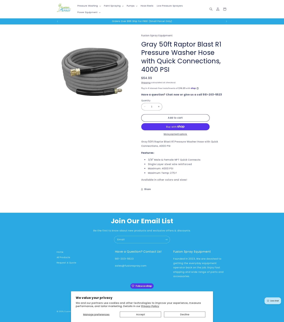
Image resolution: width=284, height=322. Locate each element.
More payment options (175, 134)
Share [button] (147, 189)
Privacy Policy (150, 306)
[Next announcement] (226, 21)
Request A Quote (66, 262)
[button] (89, 6)
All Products (63, 257)
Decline (184, 314)
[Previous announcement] (57, 21)
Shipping (146, 82)
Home (60, 252)
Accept (140, 314)
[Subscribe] (166, 239)
